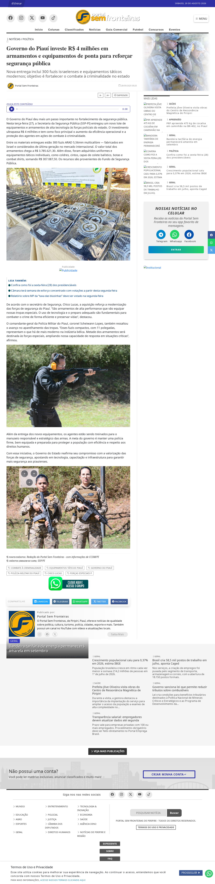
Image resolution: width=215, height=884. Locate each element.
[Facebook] (47, 634)
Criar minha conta (168, 774)
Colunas (53, 29)
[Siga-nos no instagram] (43, 18)
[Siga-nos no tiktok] (149, 794)
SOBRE (110, 851)
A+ (108, 95)
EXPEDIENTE (110, 843)
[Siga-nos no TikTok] (53, 18)
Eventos (174, 29)
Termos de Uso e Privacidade (156, 827)
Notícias (95, 29)
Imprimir (122, 95)
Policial (52, 814)
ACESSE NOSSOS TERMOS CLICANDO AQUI (62, 880)
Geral (19, 832)
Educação (21, 814)
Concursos (156, 29)
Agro (18, 819)
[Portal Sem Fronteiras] (107, 17)
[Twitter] (55, 634)
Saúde (83, 819)
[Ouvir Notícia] (11, 109)
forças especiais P (80, 573)
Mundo (20, 806)
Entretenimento (57, 806)
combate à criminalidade (25, 567)
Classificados (74, 29)
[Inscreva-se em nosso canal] (21, 18)
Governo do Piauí (101, 567)
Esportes (21, 823)
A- (100, 95)
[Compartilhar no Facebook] (211, 235)
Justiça (51, 819)
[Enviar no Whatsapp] (211, 242)
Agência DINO (87, 823)
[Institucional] (152, 267)
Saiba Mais (117, 634)
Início (39, 29)
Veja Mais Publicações (108, 751)
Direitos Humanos (58, 832)
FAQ (110, 858)
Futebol (138, 29)
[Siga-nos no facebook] (10, 18)
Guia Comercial (116, 29)
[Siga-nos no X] (32, 18)
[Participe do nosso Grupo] (68, 584)
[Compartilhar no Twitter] (211, 250)
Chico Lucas (54, 573)
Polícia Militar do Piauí (24, 573)
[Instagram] (39, 634)
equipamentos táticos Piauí (66, 567)
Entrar (17, 3)
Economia (85, 814)
